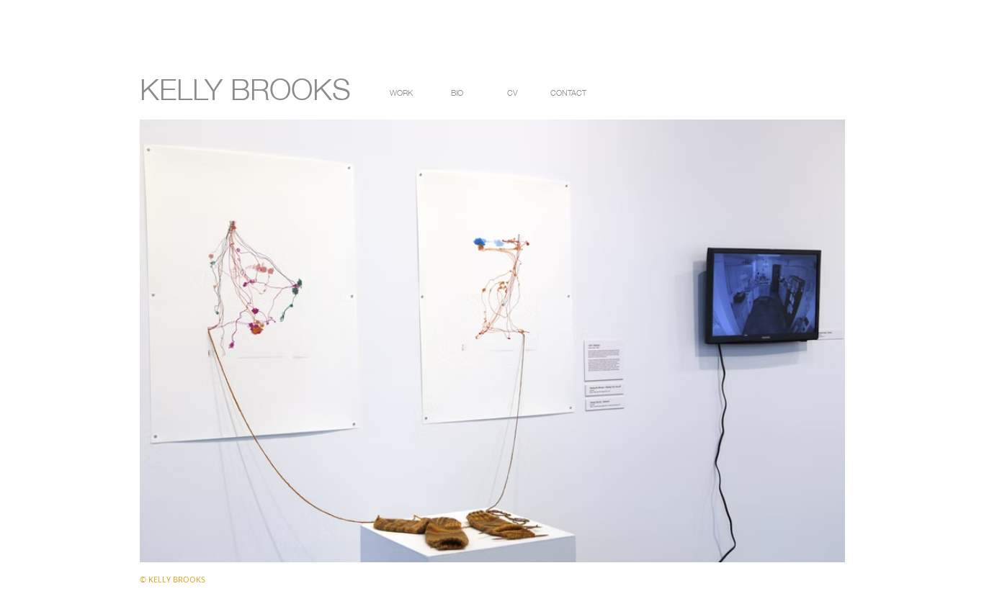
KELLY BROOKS (245, 86)
